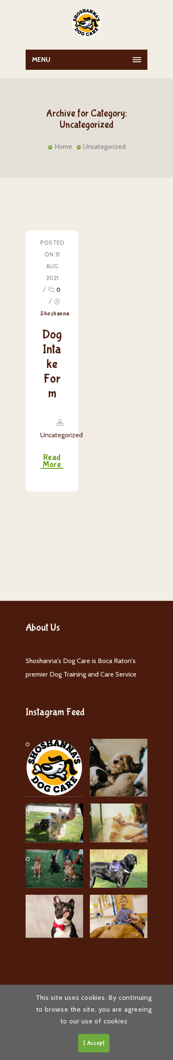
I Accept (94, 1043)
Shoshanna (54, 313)
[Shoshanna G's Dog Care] (86, 23)
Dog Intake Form (52, 364)
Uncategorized (104, 147)
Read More (52, 461)
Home (63, 147)
